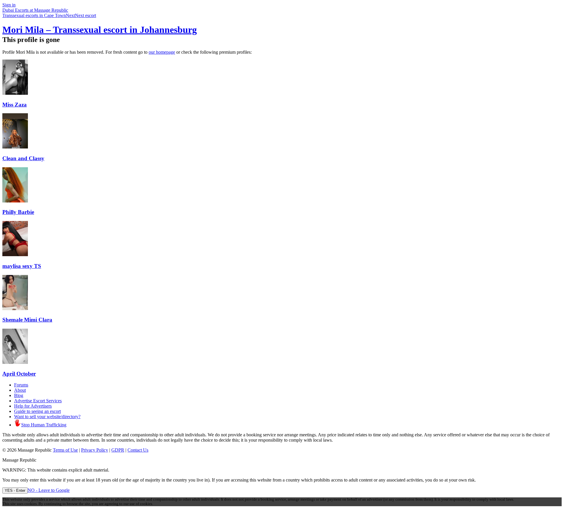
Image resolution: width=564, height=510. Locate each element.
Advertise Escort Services (38, 400)
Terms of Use (65, 449)
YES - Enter (15, 490)
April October (19, 374)
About (20, 390)
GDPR (117, 449)
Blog (18, 395)
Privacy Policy (94, 449)
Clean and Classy (23, 158)
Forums (21, 384)
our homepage (162, 52)
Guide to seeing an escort (37, 411)
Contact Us (137, 449)
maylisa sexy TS (21, 266)
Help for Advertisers (33, 405)
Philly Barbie (18, 212)
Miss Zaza (14, 105)
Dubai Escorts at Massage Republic (35, 10)
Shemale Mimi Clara (27, 320)
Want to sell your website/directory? (47, 416)
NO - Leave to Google (49, 490)
